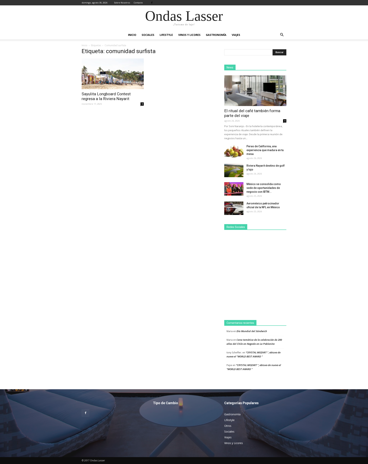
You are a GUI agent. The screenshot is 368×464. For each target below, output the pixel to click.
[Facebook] (152, 2)
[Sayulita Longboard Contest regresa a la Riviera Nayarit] (113, 73)
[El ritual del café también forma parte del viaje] (255, 90)
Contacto (138, 2)
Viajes (236, 35)
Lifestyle (166, 35)
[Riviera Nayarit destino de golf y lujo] (233, 170)
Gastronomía (216, 35)
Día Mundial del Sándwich (252, 331)
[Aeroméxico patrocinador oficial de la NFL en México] (233, 208)
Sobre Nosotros (122, 2)
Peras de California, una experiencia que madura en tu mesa (265, 150)
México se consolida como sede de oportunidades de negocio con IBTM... (263, 188)
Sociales (148, 35)
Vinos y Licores (189, 35)
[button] (281, 34)
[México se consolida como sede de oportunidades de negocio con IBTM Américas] (233, 189)
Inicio (132, 35)
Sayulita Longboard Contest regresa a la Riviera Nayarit (106, 96)
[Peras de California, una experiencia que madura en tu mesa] (233, 151)
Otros (227, 426)
